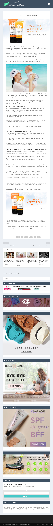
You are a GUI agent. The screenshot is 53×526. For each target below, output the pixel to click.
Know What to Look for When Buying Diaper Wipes (43, 261)
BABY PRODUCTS (34, 15)
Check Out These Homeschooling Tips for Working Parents (9, 261)
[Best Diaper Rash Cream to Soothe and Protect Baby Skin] (21, 255)
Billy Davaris (22, 15)
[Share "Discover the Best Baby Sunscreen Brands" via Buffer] (32, 237)
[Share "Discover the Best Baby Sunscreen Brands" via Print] (40, 237)
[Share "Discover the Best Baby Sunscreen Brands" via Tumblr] (24, 237)
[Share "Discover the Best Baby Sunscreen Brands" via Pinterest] (27, 237)
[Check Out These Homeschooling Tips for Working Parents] (9, 255)
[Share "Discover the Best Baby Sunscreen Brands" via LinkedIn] (30, 237)
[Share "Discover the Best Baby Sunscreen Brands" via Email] (37, 237)
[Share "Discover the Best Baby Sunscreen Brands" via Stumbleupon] (35, 237)
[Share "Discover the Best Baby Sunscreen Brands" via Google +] (22, 237)
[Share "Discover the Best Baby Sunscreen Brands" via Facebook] (17, 237)
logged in (9, 273)
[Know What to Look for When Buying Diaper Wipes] (44, 255)
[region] (26, 288)
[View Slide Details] (26, 288)
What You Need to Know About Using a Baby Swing (32, 261)
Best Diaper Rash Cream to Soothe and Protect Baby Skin (20, 262)
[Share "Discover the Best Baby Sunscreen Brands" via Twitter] (19, 237)
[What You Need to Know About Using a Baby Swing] (32, 255)
